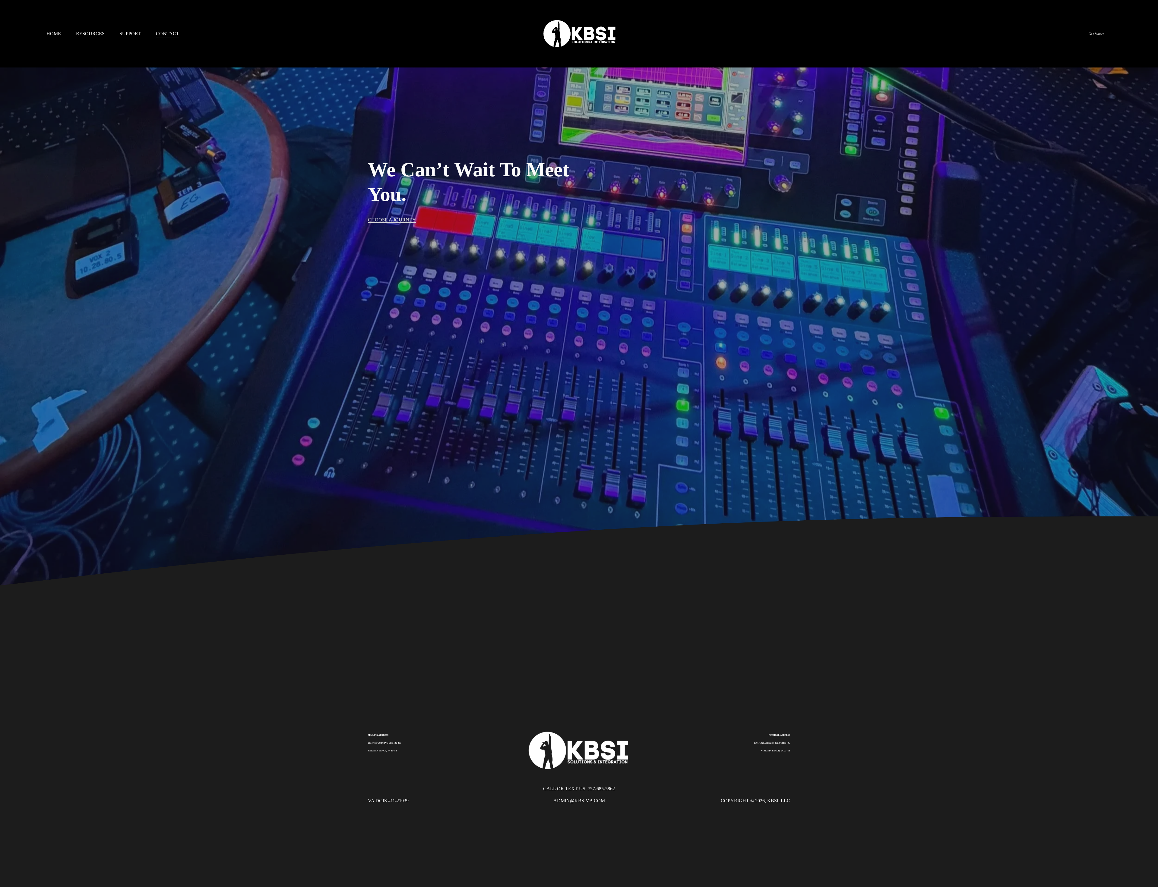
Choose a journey (392, 219)
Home (53, 33)
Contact (167, 33)
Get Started (1097, 34)
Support (130, 33)
